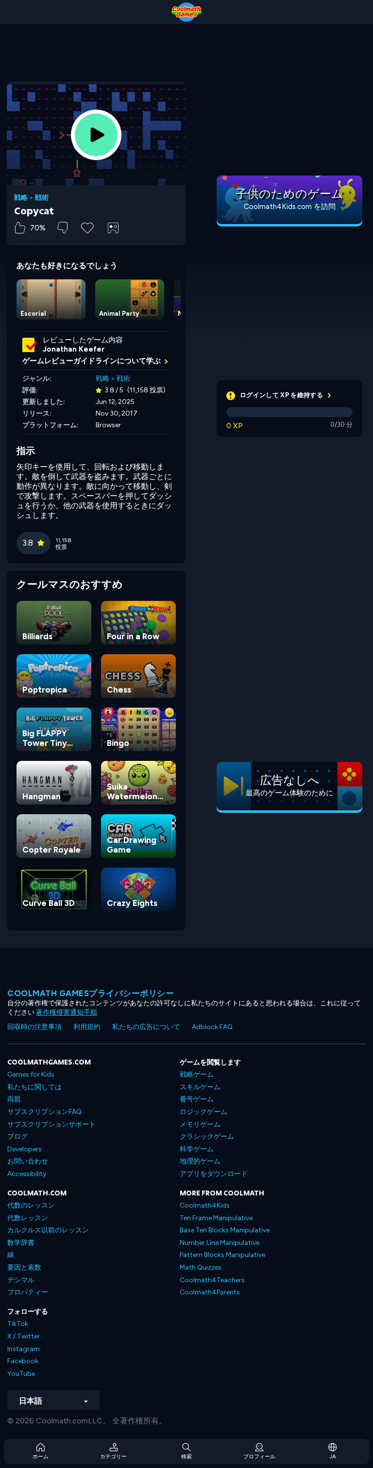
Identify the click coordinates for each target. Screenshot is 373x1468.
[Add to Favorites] (87, 227)
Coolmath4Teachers (212, 1280)
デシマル (20, 1280)
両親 (14, 1099)
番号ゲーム (197, 1099)
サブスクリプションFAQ (44, 1112)
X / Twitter (23, 1336)
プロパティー (27, 1292)
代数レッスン (27, 1218)
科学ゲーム (197, 1149)
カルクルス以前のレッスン (48, 1230)
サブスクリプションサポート (51, 1124)
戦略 (21, 198)
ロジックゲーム (203, 1112)
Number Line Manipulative (219, 1243)
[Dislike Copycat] (62, 228)
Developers (24, 1149)
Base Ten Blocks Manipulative (225, 1230)
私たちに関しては (34, 1087)
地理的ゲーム (200, 1161)
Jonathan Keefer (73, 349)
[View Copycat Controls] (113, 228)
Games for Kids (30, 1074)
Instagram (23, 1349)
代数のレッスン (31, 1205)
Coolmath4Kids (205, 1205)
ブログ (17, 1136)
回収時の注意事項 (34, 1027)
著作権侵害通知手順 (66, 1012)
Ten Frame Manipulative (216, 1218)
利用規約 (87, 1027)
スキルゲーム (200, 1087)
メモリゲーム (200, 1124)
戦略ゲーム (197, 1074)
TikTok (17, 1324)
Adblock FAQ (212, 1027)
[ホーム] (186, 12)
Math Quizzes (200, 1267)
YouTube (21, 1374)
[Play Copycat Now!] (96, 134)
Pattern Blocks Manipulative (222, 1255)
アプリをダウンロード (214, 1174)
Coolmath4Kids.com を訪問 (290, 206)
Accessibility (26, 1174)
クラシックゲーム (207, 1136)
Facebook (22, 1361)
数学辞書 (20, 1243)
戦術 (42, 198)
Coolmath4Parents (210, 1292)
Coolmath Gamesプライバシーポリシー (90, 993)
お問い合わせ (27, 1161)
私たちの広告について (146, 1027)
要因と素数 (24, 1267)
